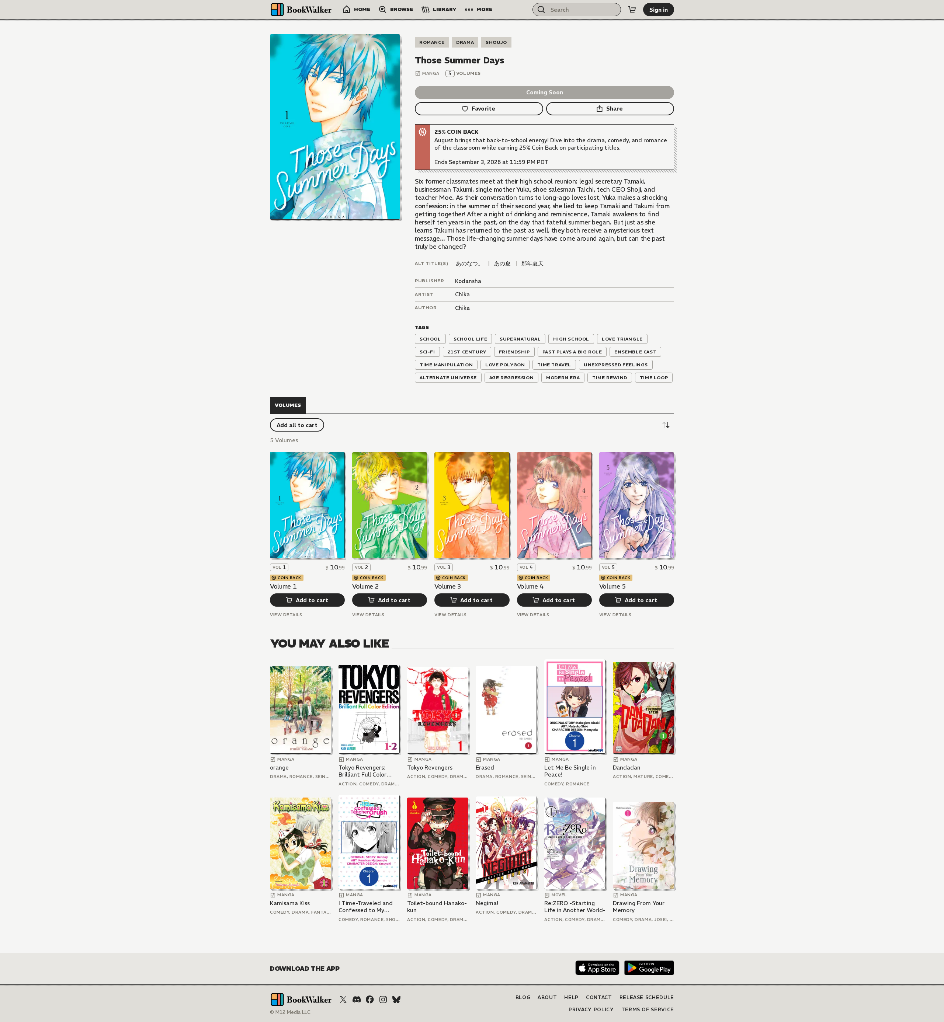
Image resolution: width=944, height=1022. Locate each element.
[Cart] (632, 9)
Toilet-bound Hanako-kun (437, 907)
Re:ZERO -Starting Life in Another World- (574, 907)
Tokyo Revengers (429, 767)
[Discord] (356, 999)
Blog (523, 997)
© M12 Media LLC (290, 1012)
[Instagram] (383, 999)
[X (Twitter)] (343, 999)
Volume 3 (447, 586)
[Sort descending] (666, 425)
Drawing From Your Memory (638, 907)
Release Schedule (647, 997)
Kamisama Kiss (290, 903)
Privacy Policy (591, 1009)
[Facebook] (369, 999)
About (547, 997)
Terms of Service (647, 1009)
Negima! (487, 903)
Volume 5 (612, 586)
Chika (462, 294)
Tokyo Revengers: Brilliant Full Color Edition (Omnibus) (363, 771)
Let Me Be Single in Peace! (570, 771)
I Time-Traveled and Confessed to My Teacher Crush (366, 907)
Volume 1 (283, 586)
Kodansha (468, 281)
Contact (599, 997)
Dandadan (627, 767)
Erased (485, 767)
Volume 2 (365, 586)
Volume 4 (530, 586)
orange (279, 767)
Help (571, 997)
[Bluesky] (396, 999)
